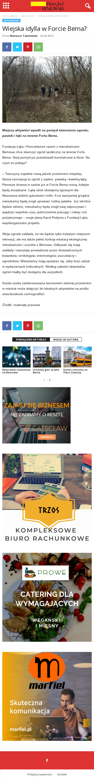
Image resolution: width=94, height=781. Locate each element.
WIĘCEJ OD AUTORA (65, 339)
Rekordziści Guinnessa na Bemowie (16, 371)
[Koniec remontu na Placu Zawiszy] (77, 356)
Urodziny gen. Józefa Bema (46, 371)
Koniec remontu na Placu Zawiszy (75, 371)
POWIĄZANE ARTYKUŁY (31, 339)
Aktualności (28, 15)
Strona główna (10, 15)
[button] (87, 6)
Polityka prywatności (39, 774)
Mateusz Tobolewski (24, 35)
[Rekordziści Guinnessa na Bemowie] (16, 356)
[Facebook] (47, 761)
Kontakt (62, 774)
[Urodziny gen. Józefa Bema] (47, 356)
